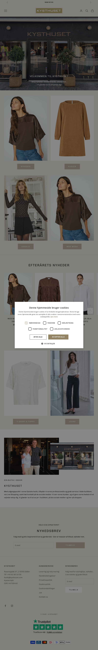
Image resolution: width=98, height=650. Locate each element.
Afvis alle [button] (38, 337)
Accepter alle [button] (58, 337)
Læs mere (54, 317)
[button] (49, 343)
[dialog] (49, 325)
